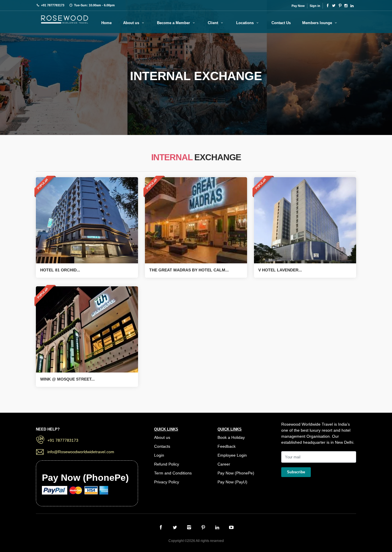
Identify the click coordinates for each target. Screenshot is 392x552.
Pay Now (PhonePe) (236, 473)
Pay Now (298, 5)
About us (131, 23)
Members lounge (317, 23)
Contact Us (281, 23)
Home (106, 23)
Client (213, 23)
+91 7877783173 (62, 440)
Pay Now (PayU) (232, 482)
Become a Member (174, 23)
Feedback (227, 446)
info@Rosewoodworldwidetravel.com (80, 451)
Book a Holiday (231, 437)
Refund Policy (166, 464)
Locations (245, 23)
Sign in (315, 5)
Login (159, 455)
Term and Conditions (173, 473)
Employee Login (232, 455)
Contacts (162, 446)
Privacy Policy (166, 482)
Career (224, 464)
